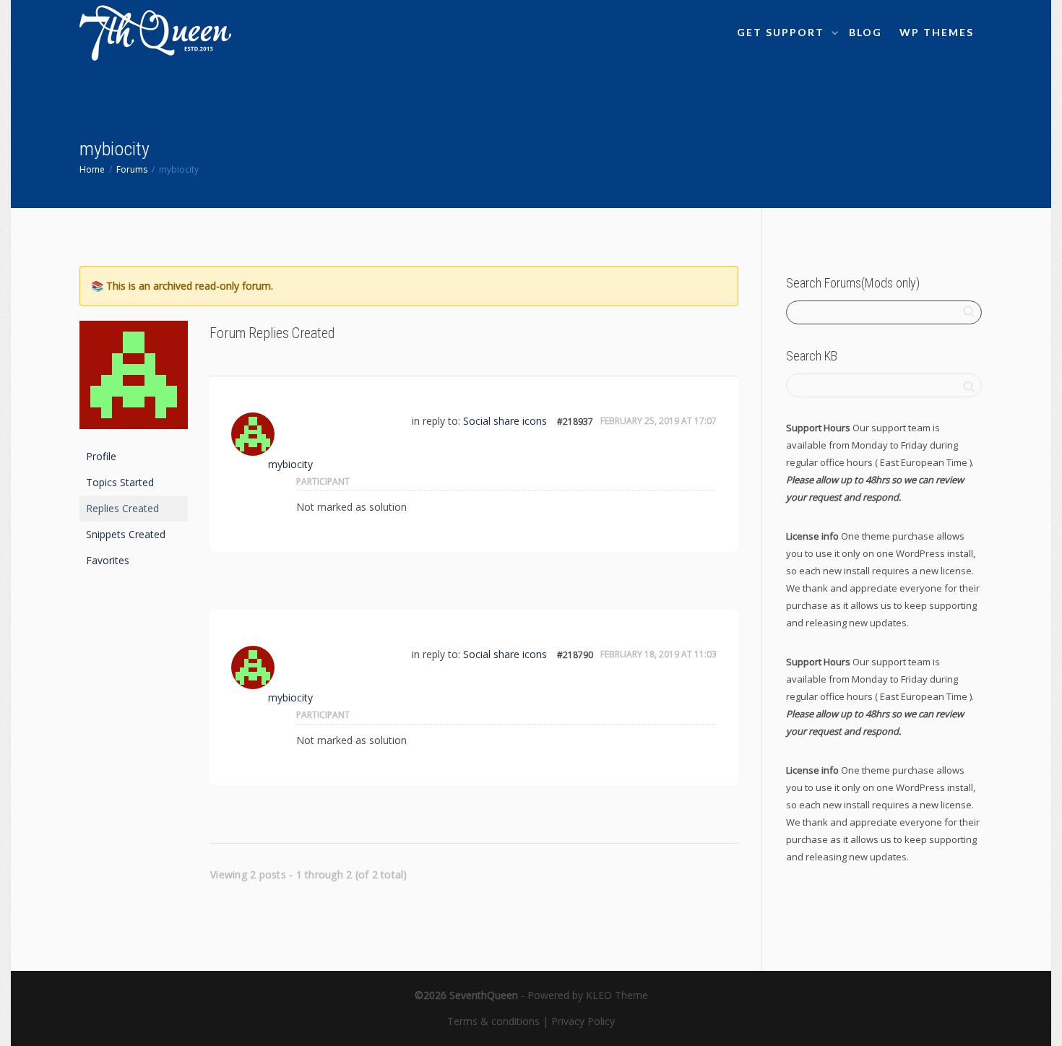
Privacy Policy (583, 1021)
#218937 (575, 421)
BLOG (865, 32)
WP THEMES (936, 32)
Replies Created (122, 508)
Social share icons (505, 421)
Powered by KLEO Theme (587, 995)
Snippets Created (125, 534)
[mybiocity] (133, 381)
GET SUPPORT (782, 32)
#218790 (575, 655)
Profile (101, 456)
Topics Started (120, 482)
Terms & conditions (493, 1021)
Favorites (107, 560)
